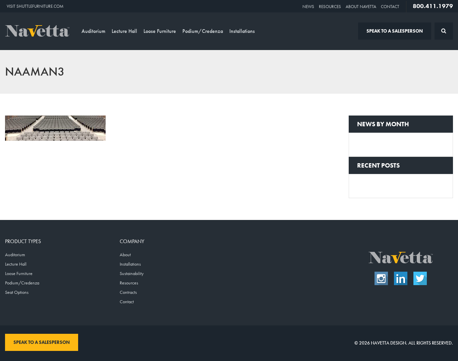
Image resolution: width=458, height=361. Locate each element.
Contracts (128, 292)
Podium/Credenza (202, 31)
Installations (242, 31)
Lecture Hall (124, 31)
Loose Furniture (160, 31)
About (125, 255)
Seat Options (16, 292)
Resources (330, 6)
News (308, 6)
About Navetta (361, 6)
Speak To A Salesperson (394, 31)
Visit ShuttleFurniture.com (35, 6)
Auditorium (93, 31)
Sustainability (132, 273)
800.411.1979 (433, 6)
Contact (390, 6)
